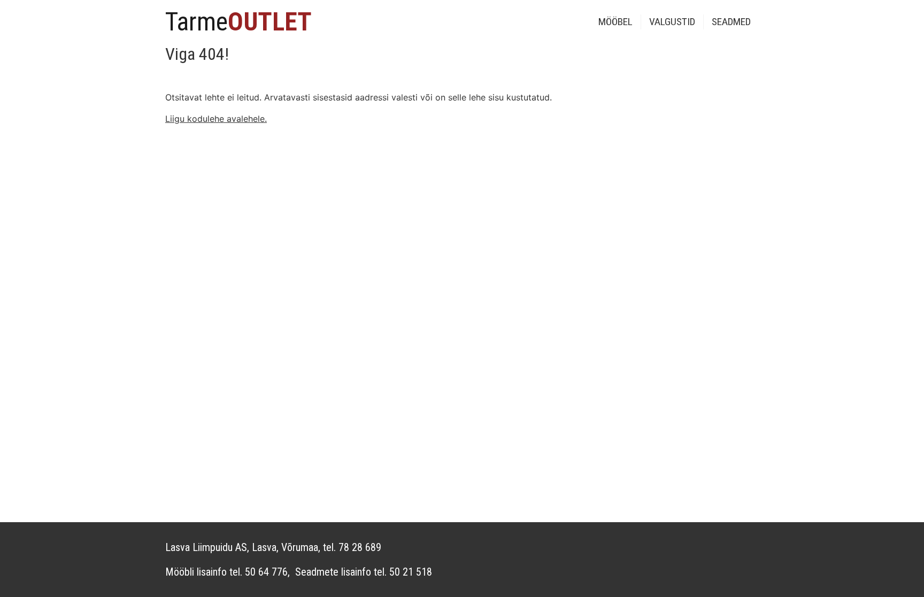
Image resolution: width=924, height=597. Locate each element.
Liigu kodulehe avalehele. (216, 118)
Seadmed (731, 21)
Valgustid (672, 21)
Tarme (238, 21)
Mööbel (615, 21)
